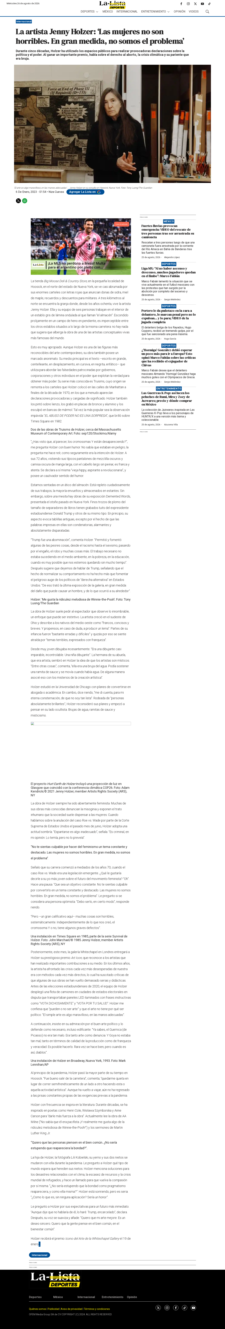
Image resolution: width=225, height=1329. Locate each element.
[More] (97, 12)
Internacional (127, 11)
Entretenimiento (153, 11)
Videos (194, 11)
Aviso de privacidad (71, 1309)
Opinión (179, 11)
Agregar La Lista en (82, 192)
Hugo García (170, 339)
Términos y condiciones (97, 1309)
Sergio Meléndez (172, 299)
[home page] (112, 4)
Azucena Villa (171, 424)
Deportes (88, 11)
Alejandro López (172, 257)
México (107, 11)
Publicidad (54, 1309)
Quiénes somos (37, 1309)
